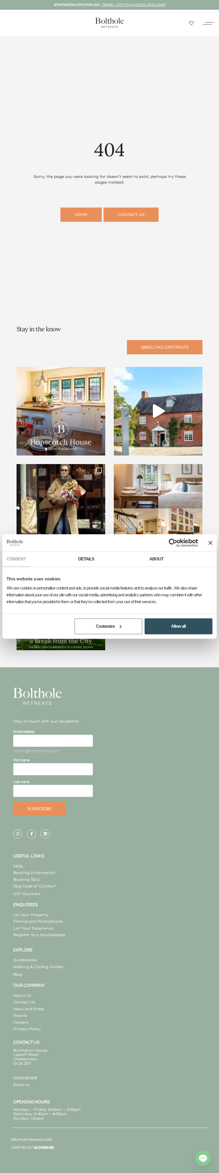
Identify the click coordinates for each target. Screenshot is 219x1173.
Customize (105, 626)
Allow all (178, 626)
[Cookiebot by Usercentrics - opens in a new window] (173, 542)
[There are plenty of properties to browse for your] (61, 411)
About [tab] (156, 558)
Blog (17, 974)
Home (81, 214)
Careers (20, 1022)
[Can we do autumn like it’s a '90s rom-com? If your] (61, 508)
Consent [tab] (16, 558)
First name (21, 760)
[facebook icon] (31, 834)
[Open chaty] (203, 1158)
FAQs (18, 866)
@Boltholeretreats (164, 347)
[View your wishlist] (191, 23)
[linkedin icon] (45, 834)
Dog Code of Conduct (34, 886)
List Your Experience (33, 928)
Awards (20, 1015)
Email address (24, 731)
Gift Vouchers (26, 893)
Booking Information (34, 872)
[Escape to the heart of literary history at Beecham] (158, 411)
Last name (21, 781)
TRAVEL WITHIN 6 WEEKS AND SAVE (133, 5)
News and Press (28, 1009)
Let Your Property (30, 914)
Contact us (131, 214)
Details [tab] (86, 558)
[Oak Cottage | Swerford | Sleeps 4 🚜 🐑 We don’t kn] (158, 508)
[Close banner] (210, 543)
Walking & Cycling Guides (38, 966)
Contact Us (24, 1002)
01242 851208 (25, 1078)
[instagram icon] (17, 834)
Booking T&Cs (26, 879)
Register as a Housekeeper (39, 934)
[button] (208, 23)
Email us (21, 1084)
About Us (22, 995)
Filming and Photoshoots (38, 921)
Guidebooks (25, 959)
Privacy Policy (27, 1028)
